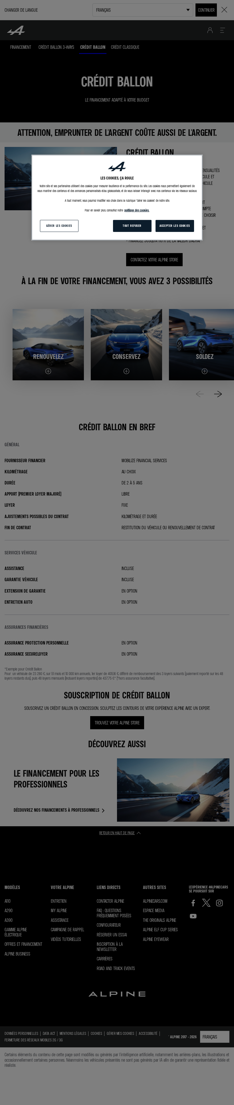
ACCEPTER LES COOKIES (175, 226)
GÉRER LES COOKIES (59, 226)
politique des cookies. (136, 210)
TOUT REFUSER (132, 226)
